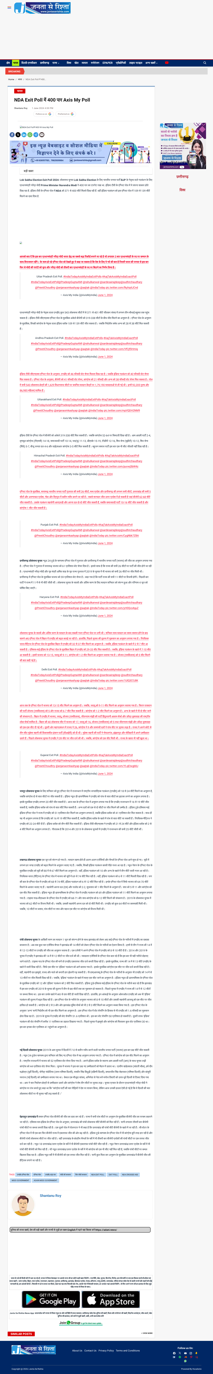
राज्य (54, 63)
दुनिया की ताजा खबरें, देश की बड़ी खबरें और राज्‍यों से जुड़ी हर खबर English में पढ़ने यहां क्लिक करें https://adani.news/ (64, 1229)
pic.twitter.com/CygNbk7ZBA (122, 535)
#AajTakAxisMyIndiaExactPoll (119, 276)
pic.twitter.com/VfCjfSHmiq (122, 348)
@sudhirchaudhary (131, 281)
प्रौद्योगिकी (121, 63)
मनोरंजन (95, 63)
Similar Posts (21, 1334)
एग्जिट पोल (37, 1175)
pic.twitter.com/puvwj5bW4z (121, 466)
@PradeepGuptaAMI (70, 281)
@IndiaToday (97, 287)
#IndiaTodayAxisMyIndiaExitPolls (82, 276)
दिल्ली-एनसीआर (29, 63)
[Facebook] (12, 133)
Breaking (14, 71)
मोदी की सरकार (65, 1175)
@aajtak (85, 287)
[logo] (42, 8)
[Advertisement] (106, 37)
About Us (77, 1350)
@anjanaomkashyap (68, 287)
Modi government (20, 1180)
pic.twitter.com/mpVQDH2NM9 (122, 410)
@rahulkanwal (91, 281)
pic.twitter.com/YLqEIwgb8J (121, 765)
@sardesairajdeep (110, 281)
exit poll (113, 1175)
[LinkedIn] (24, 133)
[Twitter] (18, 133)
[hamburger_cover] (9, 8)
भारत (15, 63)
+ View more (147, 1333)
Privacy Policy (106, 1350)
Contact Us (90, 1350)
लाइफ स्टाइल (135, 63)
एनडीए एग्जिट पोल (23, 1175)
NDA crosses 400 (130, 1175)
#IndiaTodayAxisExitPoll (45, 281)
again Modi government (45, 1180)
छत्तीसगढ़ (44, 63)
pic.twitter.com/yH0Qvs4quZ (122, 607)
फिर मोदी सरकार (81, 1175)
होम (8, 63)
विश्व (69, 63)
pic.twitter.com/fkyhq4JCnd (122, 287)
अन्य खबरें (150, 63)
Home (11, 79)
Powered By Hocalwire (191, 1369)
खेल (76, 63)
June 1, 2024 (105, 294)
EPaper (108, 63)
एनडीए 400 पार (50, 1175)
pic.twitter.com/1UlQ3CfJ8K (122, 680)
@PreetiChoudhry (45, 287)
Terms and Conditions (128, 1350)
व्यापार (85, 63)
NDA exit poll (97, 1175)
